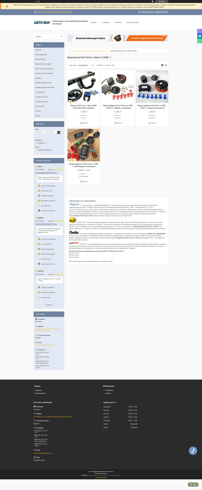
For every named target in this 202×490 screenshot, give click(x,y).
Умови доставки (133, 22)
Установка (105, 22)
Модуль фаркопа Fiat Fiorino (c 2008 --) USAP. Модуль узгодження (83, 165)
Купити (85, 123)
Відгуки (93, 22)
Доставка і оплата (41, 101)
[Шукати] (61, 36)
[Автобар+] (42, 22)
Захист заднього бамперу (44, 69)
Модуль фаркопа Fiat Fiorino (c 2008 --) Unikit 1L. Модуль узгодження (117, 107)
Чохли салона (40, 92)
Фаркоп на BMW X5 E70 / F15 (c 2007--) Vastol (49, 280)
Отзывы (107, 393)
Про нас (38, 111)
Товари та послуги (78, 51)
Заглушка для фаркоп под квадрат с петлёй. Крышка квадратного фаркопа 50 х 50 (50, 230)
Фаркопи (38, 50)
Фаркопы (39, 390)
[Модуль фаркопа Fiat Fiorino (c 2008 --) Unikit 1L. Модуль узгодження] (118, 86)
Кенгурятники (40, 59)
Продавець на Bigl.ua (101, 473)
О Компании (109, 390)
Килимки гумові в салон (43, 83)
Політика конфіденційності (112, 475)
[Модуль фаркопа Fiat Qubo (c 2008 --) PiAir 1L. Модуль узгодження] (152, 86)
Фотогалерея (40, 106)
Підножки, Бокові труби (43, 64)
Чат (194, 484)
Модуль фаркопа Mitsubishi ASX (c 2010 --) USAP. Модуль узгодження (49, 178)
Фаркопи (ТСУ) (91, 51)
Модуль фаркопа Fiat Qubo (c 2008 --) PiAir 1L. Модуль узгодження (152, 107)
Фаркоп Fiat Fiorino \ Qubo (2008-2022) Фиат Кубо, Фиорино (83, 107)
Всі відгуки (49, 305)
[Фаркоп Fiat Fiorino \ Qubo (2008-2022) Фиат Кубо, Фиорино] (83, 86)
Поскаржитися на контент (96, 475)
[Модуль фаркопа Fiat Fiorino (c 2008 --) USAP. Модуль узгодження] (83, 145)
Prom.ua (111, 471)
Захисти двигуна (41, 54)
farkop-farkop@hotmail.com (44, 345)
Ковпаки (38, 78)
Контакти (118, 22)
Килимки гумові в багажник (44, 87)
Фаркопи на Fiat (103, 51)
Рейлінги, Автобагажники (44, 73)
